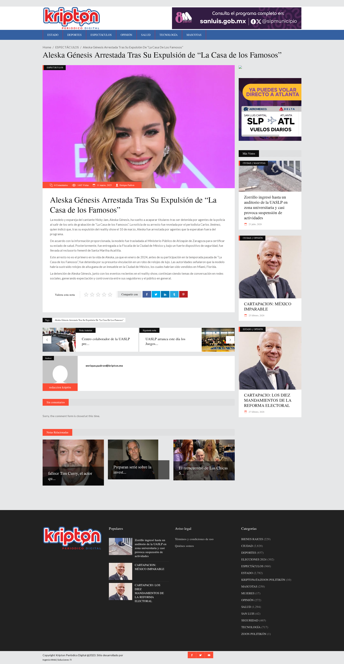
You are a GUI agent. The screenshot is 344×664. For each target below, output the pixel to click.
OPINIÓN (258, 237)
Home (47, 47)
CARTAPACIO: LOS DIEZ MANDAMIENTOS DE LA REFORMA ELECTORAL (267, 400)
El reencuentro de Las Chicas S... (203, 470)
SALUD (246, 607)
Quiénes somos (184, 546)
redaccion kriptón (60, 387)
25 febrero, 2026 (256, 315)
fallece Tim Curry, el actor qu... (70, 475)
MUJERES (247, 593)
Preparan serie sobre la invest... (132, 469)
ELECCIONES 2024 (254, 559)
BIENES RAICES (252, 539)
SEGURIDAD (249, 620)
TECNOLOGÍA (251, 627)
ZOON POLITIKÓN (253, 634)
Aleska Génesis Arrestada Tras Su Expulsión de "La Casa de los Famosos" (89, 319)
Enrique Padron (127, 185)
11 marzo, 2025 (104, 185)
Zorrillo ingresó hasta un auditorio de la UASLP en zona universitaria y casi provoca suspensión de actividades (266, 207)
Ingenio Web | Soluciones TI (57, 659)
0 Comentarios (61, 185)
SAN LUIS (247, 613)
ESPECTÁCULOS (67, 47)
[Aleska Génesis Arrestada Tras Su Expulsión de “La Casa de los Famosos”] (60, 373)
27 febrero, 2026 (256, 411)
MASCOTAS (259, 163)
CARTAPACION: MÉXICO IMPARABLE (267, 306)
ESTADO (247, 329)
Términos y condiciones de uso (194, 539)
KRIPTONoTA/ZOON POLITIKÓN (263, 580)
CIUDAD (247, 163)
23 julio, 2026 (255, 224)
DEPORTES (248, 552)
